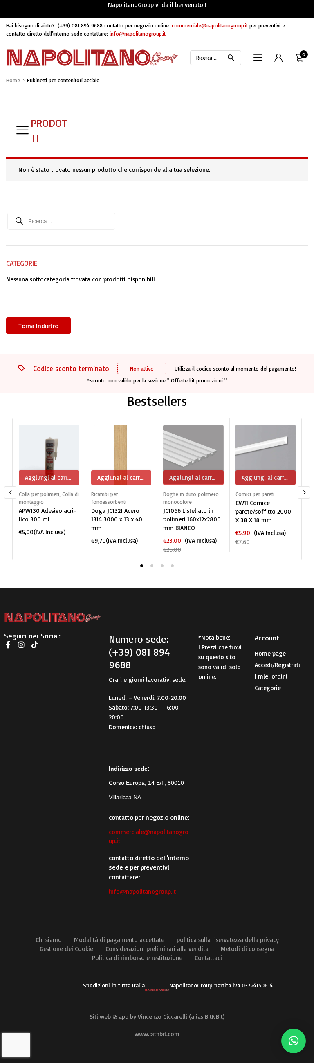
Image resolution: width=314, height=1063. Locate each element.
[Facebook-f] (7, 644)
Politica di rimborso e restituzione (137, 958)
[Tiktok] (34, 644)
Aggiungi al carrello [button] (51, 477)
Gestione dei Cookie (66, 949)
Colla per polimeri (39, 494)
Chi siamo (49, 940)
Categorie (268, 688)
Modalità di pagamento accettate (119, 940)
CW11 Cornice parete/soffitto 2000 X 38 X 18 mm (263, 511)
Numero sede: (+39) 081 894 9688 (139, 651)
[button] (293, 1041)
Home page (270, 653)
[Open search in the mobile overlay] (215, 57)
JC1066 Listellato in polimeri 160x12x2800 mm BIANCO (192, 519)
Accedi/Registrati (277, 665)
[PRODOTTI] (22, 130)
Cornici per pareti (255, 494)
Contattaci (208, 958)
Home (13, 80)
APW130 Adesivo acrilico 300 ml (47, 515)
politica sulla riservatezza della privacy (228, 940)
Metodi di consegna (247, 949)
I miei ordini (271, 676)
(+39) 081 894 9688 (80, 25)
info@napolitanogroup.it (138, 33)
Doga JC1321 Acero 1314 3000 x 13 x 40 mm (116, 519)
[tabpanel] (49, 480)
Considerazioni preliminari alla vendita (157, 949)
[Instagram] (21, 644)
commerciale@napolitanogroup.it (210, 25)
